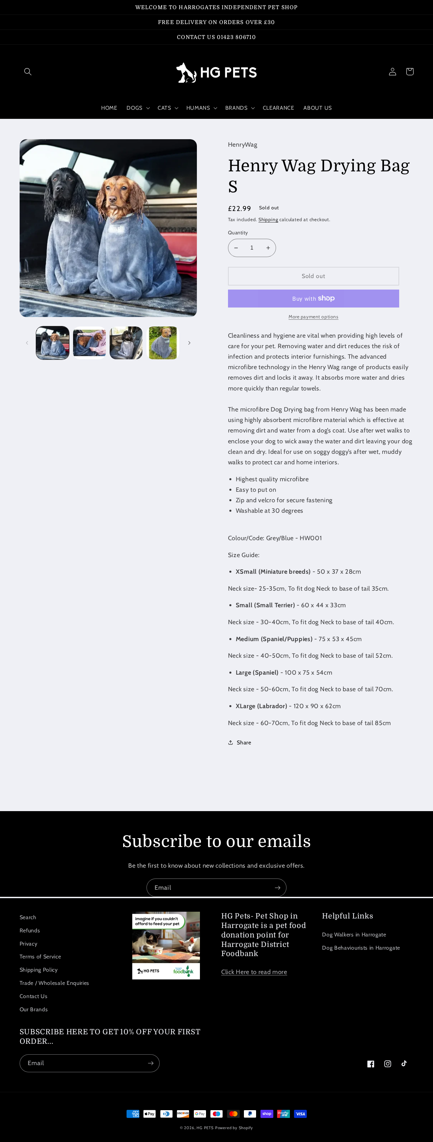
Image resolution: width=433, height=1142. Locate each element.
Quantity (238, 233)
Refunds (30, 930)
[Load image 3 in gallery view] (126, 342)
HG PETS (205, 1127)
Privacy (29, 943)
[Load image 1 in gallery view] (52, 342)
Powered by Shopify (234, 1127)
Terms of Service (40, 956)
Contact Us (34, 996)
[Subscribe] (277, 888)
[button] (28, 71)
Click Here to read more (254, 972)
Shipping (268, 219)
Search (28, 917)
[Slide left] (27, 343)
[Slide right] (189, 343)
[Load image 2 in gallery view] (89, 342)
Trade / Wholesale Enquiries (55, 982)
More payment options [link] (314, 316)
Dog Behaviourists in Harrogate (361, 947)
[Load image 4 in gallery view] (162, 342)
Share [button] (244, 742)
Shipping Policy (39, 969)
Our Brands (34, 1009)
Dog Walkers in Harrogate (354, 934)
